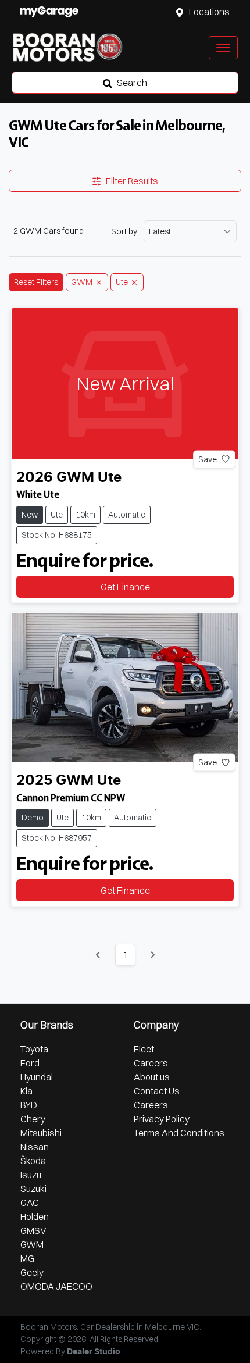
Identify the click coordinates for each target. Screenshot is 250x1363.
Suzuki (33, 1188)
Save (207, 459)
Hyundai (36, 1077)
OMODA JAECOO (56, 1286)
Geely (32, 1272)
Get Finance (125, 587)
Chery (32, 1119)
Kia (26, 1091)
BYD (28, 1105)
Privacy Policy (162, 1119)
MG (27, 1258)
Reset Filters (36, 282)
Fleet (144, 1049)
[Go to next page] (152, 955)
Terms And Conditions (179, 1133)
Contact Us (157, 1091)
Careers (151, 1063)
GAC (29, 1202)
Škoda (33, 1160)
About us (152, 1077)
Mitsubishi (41, 1133)
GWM (32, 1244)
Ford (30, 1063)
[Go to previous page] (98, 955)
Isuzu (30, 1174)
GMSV (33, 1230)
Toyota (34, 1049)
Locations (209, 11)
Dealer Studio (93, 1352)
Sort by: (125, 231)
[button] (223, 47)
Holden (34, 1216)
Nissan (34, 1147)
